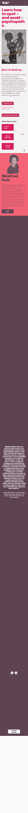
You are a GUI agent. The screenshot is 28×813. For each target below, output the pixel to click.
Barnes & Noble (6, 127)
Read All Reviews (14, 731)
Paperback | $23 (7, 103)
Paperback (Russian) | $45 (10, 115)
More (7, 211)
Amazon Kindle (7, 146)
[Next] (16, 672)
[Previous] (12, 672)
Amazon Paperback (7, 136)
